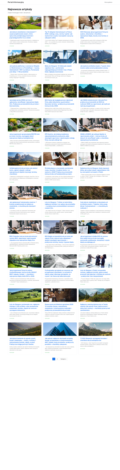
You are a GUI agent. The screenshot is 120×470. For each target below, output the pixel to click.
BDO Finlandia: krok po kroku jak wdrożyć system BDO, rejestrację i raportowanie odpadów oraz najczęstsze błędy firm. (23, 238)
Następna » (64, 359)
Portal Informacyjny (16, 2)
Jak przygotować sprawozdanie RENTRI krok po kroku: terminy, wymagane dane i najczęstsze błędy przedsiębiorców (25, 136)
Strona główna (108, 2)
